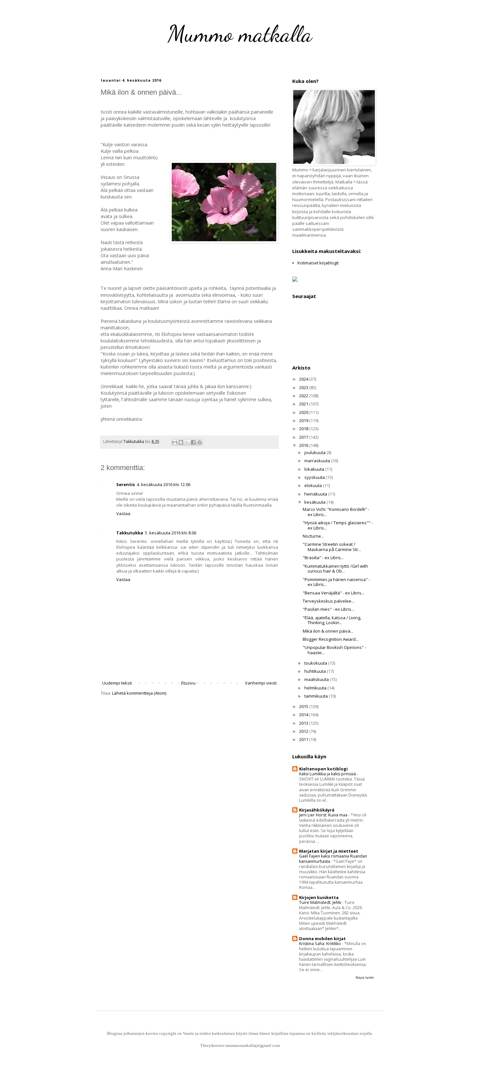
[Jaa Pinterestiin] (199, 442)
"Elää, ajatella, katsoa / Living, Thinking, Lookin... (332, 620)
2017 (304, 437)
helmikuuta (316, 688)
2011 (304, 739)
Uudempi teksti (117, 683)
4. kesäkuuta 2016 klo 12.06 (163, 484)
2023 (304, 387)
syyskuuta (315, 477)
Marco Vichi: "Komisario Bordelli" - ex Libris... (336, 511)
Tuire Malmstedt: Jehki (320, 902)
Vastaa (123, 513)
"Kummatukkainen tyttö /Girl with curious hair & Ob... (335, 568)
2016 (304, 445)
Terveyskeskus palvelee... (328, 601)
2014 (304, 715)
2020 (304, 412)
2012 (304, 731)
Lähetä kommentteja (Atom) (139, 693)
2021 (304, 404)
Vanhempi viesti (261, 683)
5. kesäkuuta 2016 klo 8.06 (170, 533)
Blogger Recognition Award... (331, 639)
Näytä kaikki (365, 977)
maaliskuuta (317, 679)
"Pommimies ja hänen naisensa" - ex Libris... (336, 582)
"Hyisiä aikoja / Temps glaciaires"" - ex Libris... (338, 525)
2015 (304, 706)
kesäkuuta (315, 502)
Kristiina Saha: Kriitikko (320, 943)
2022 (304, 396)
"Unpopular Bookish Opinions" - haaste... (334, 649)
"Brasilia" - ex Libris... (323, 557)
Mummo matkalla (240, 34)
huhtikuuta (315, 671)
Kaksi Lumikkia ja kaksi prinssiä (328, 774)
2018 (304, 429)
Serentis (125, 484)
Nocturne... (313, 536)
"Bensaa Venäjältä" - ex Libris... (333, 593)
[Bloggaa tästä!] (181, 442)
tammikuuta (316, 696)
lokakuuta (314, 469)
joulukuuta (315, 452)
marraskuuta (317, 461)
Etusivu (188, 683)
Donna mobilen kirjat (322, 938)
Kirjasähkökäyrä (316, 810)
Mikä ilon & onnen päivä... (328, 631)
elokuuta (313, 485)
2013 (304, 723)
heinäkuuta (316, 494)
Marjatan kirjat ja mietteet (328, 851)
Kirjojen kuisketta (319, 897)
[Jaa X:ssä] (187, 442)
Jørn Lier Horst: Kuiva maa (323, 815)
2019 (304, 420)
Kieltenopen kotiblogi (323, 769)
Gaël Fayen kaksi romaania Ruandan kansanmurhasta (333, 858)
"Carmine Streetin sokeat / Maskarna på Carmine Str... (332, 546)
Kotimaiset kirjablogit (318, 263)
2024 (304, 379)
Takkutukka (129, 533)
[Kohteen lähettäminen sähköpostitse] (174, 442)
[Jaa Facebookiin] (193, 442)
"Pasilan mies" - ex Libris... (328, 609)
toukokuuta (316, 663)
